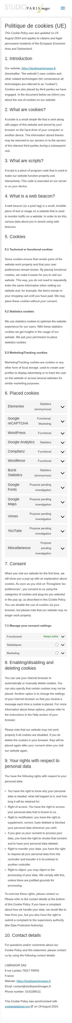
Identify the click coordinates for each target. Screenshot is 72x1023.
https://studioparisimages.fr (39, 68)
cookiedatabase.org (17, 1006)
